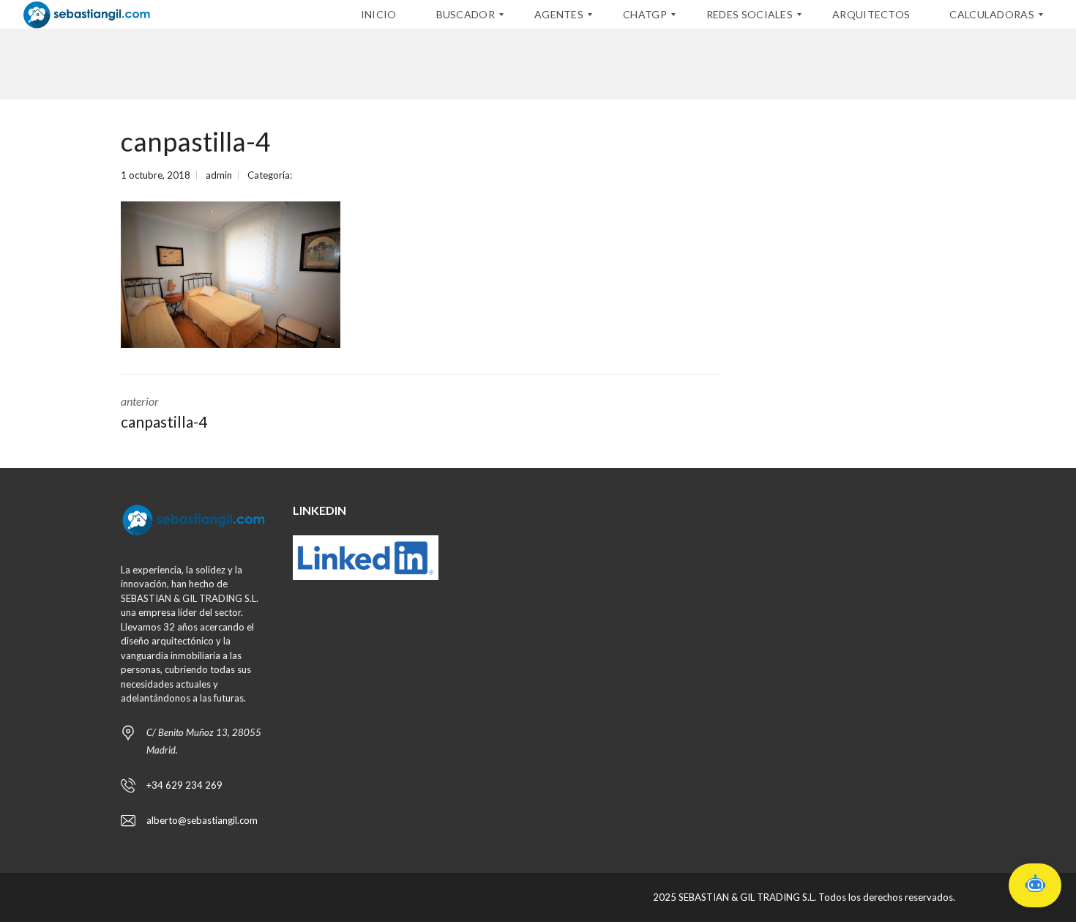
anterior (164, 412)
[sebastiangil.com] (87, 14)
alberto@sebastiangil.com (202, 820)
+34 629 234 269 (184, 785)
